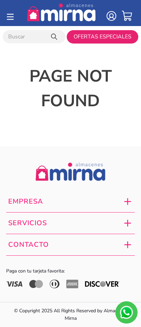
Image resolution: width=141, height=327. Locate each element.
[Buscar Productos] (55, 36)
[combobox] (34, 36)
